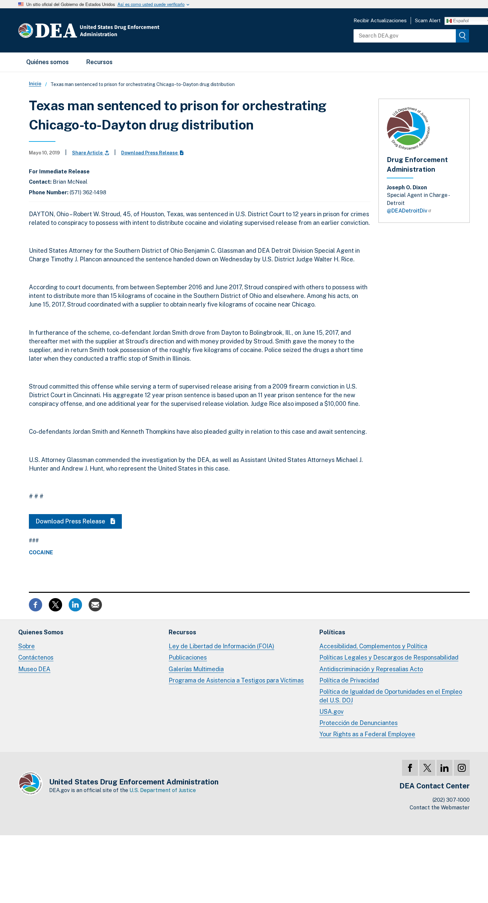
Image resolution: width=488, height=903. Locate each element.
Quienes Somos (40, 632)
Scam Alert (428, 20)
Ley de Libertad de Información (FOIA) (221, 646)
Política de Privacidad (349, 680)
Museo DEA (34, 669)
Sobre (26, 646)
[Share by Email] (95, 604)
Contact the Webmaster (440, 807)
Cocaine (41, 553)
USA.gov (331, 711)
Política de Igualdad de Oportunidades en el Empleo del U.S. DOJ (390, 696)
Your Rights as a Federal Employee (367, 734)
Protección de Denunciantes (358, 722)
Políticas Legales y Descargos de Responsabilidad (388, 657)
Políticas (332, 632)
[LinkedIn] (444, 768)
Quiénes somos (47, 61)
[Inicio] (108, 30)
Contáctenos (35, 657)
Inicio (35, 83)
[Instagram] (462, 768)
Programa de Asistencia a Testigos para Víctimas (236, 680)
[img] (462, 36)
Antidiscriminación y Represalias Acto (371, 669)
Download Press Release (150, 152)
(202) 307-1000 (451, 800)
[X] (427, 768)
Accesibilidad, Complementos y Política (373, 646)
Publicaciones (188, 657)
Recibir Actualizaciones (380, 20)
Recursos (99, 61)
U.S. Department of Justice (162, 790)
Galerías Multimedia (196, 669)
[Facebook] (410, 768)
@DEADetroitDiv (407, 211)
